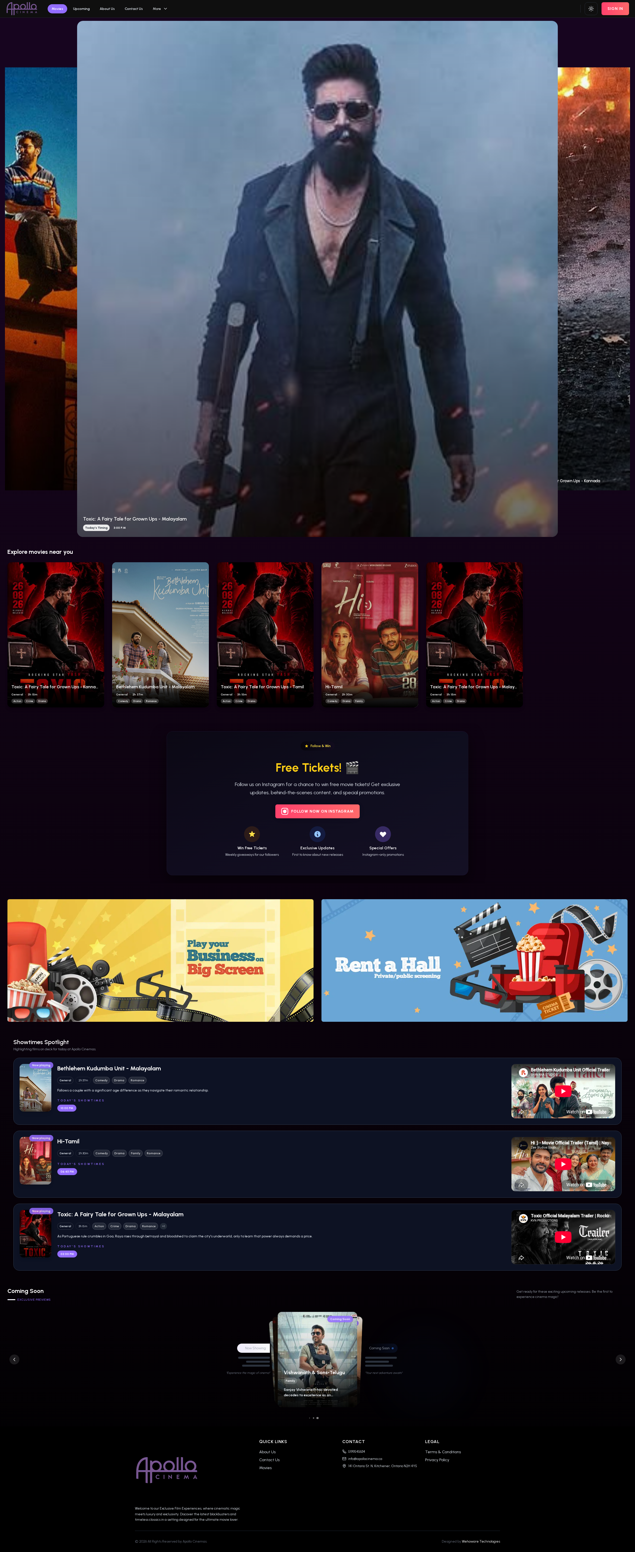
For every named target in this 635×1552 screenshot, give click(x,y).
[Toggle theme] (591, 8)
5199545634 (356, 1452)
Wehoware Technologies (481, 1541)
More (157, 9)
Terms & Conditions (443, 1452)
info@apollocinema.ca (365, 1459)
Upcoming (81, 9)
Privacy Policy (437, 1459)
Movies (57, 9)
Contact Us (134, 9)
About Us (107, 9)
